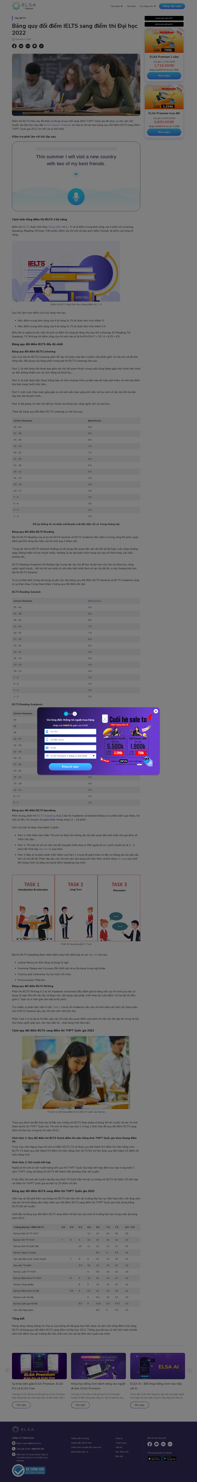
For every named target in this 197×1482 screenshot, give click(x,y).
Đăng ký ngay (70, 766)
